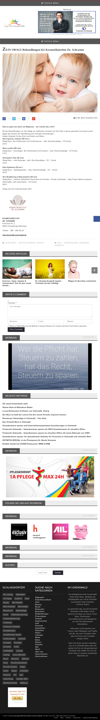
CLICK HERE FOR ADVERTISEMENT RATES (67, 34)
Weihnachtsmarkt (10, 683)
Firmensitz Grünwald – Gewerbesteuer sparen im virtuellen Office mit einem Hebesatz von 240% (46, 433)
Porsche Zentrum (10, 667)
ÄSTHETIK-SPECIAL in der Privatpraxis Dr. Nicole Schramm (29, 440)
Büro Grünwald (9, 607)
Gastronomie (41, 621)
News (37, 640)
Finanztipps (40, 616)
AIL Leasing (8, 595)
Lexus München (19, 655)
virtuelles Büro (22, 679)
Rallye (22, 667)
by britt (77, 118)
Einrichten (40, 611)
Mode (37, 637)
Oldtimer (25, 659)
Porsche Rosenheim (19, 663)
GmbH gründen (9, 639)
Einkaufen (39, 609)
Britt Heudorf (17, 603)
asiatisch (18, 599)
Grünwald (84, 243)
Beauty (40, 243)
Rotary (14, 671)
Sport (37, 649)
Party (5, 663)
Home (56, 717)
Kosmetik (59, 245)
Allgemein (39, 597)
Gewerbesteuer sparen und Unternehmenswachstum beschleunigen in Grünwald (39, 426)
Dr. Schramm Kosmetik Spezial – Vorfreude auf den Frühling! (48, 282)
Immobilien (40, 628)
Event (5, 615)
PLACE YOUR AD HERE (88, 337)
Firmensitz (7, 623)
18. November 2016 (90, 118)
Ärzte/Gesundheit (27, 243)
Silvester (6, 675)
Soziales (39, 644)
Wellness (23, 683)
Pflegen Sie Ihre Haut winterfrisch (82, 281)
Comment (12, 303)
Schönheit (24, 671)
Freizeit (38, 619)
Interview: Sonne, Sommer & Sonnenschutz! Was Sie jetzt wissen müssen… (16, 283)
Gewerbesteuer (9, 631)
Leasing (19, 651)
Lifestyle (39, 635)
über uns (39, 652)
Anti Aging (7, 599)
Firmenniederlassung (11, 619)
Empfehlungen (42, 614)
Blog (61, 717)
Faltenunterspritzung (19, 615)
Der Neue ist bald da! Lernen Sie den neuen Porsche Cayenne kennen (34, 415)
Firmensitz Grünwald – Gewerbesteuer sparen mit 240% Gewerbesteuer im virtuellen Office (43, 429)
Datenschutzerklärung (90, 717)
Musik (5, 659)
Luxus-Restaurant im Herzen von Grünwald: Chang (25, 411)
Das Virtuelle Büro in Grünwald (16, 422)
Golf (37, 623)
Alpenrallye (20, 595)
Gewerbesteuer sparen (12, 635)
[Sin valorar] (22, 702)
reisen (5, 671)
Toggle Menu (51, 3)
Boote (38, 607)
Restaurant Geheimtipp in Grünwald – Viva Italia (24, 418)
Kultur (16, 647)
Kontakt (68, 717)
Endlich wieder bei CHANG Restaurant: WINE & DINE (26, 444)
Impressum (77, 717)
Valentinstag (8, 679)
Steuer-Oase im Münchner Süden (17, 407)
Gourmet (21, 639)
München (14, 659)
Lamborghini (8, 651)
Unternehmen (41, 654)
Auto (27, 599)
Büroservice (8, 611)
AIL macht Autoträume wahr (15, 404)
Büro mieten (23, 607)
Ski (15, 675)
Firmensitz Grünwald (11, 627)
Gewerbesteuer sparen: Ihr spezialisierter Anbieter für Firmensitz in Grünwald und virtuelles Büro (46, 437)
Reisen (38, 642)
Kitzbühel (17, 643)
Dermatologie (71, 243)
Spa (21, 675)
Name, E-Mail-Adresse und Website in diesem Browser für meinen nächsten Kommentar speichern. (48, 326)
